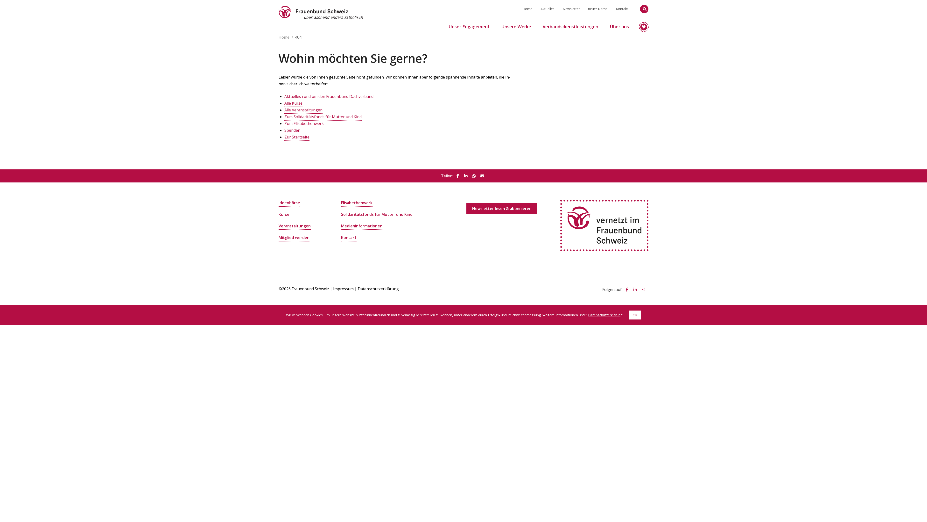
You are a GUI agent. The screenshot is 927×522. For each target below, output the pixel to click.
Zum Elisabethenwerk (304, 123)
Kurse (284, 214)
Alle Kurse (293, 103)
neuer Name (598, 9)
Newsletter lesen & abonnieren (502, 208)
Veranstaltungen (295, 226)
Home (527, 9)
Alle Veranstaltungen (303, 110)
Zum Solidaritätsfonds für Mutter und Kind (323, 116)
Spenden (292, 130)
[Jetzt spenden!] (641, 24)
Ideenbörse (289, 202)
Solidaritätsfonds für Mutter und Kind (377, 214)
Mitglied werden (294, 237)
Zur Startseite (296, 137)
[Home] (321, 6)
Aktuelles (548, 9)
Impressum (343, 288)
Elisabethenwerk (356, 202)
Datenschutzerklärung (378, 288)
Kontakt (622, 9)
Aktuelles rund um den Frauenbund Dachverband (328, 96)
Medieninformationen (361, 226)
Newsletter (571, 9)
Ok (635, 315)
